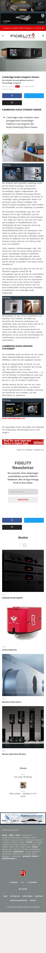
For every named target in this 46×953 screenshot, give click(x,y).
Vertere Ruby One (9, 650)
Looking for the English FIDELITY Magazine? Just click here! (23, 28)
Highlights (19, 851)
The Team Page (15, 896)
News (17, 86)
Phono (34, 837)
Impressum (39, 896)
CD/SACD (5, 840)
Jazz (10, 849)
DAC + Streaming (27, 840)
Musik (34, 847)
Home (4, 835)
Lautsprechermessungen (11, 837)
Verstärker (26, 837)
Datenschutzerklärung (18, 900)
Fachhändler (16, 856)
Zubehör (14, 842)
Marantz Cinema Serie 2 (11, 702)
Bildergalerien (18, 854)
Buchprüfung (35, 849)
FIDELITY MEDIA (27, 896)
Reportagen (38, 842)
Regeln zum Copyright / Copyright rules (30, 450)
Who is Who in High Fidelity (20, 847)
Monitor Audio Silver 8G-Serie (14, 754)
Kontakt (33, 900)
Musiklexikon (7, 851)
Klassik (4, 849)
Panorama (6, 844)
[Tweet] (34, 95)
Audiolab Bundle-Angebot (12, 598)
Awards (27, 854)
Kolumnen (23, 844)
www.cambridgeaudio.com (13, 418)
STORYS (29, 842)
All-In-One (15, 840)
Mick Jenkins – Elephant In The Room (23, 793)
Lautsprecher (27, 835)
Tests (17, 835)
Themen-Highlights (32, 851)
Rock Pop (17, 849)
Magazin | (27, 856)
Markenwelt (6, 854)
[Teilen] (12, 95)
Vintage (21, 842)
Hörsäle (25, 849)
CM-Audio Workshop (23, 776)
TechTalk (14, 844)
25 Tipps (32, 844)
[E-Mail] (12, 102)
